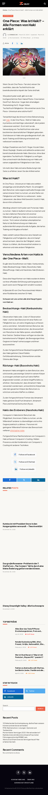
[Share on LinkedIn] (22, 43)
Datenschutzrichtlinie (24, 783)
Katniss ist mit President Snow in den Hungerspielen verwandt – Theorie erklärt (22, 525)
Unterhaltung (8, 15)
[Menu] (3, 3)
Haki (8, 120)
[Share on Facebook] (12, 43)
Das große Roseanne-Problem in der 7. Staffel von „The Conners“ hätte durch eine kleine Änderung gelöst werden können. (23, 566)
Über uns (30, 779)
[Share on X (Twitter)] (17, 43)
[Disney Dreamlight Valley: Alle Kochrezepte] (24, 589)
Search (5, 705)
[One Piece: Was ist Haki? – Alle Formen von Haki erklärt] (24, 62)
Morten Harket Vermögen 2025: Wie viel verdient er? (21, 733)
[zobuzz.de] (24, 3)
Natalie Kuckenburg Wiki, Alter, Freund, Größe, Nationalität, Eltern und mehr (30, 644)
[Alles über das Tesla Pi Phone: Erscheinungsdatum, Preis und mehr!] (8, 632)
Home (5, 10)
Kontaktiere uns (18, 779)
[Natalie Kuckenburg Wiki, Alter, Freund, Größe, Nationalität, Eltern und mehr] (8, 645)
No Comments (14, 37)
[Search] (44, 3)
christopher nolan (17, 430)
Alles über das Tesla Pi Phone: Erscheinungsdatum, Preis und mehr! (28, 631)
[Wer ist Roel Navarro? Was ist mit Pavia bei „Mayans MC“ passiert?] (8, 658)
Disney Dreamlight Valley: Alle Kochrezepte (23, 606)
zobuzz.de (13, 34)
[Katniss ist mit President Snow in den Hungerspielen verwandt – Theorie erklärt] (24, 507)
